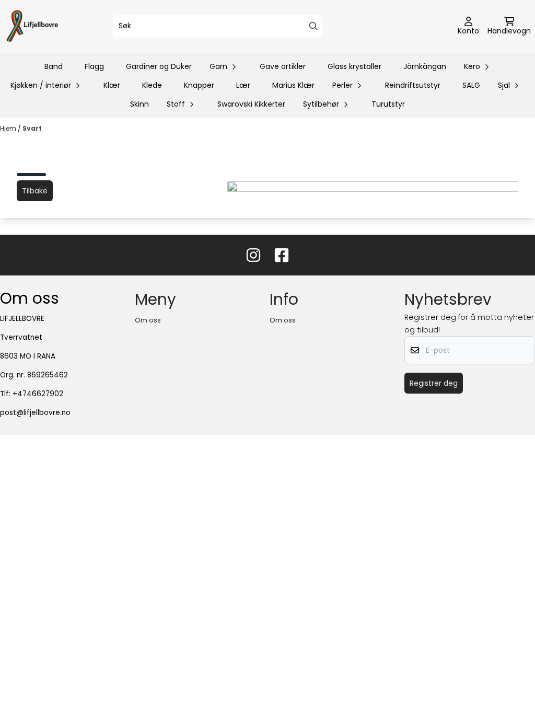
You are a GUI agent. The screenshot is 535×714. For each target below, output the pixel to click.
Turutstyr (388, 104)
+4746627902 (38, 394)
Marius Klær (293, 85)
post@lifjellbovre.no (35, 413)
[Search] (313, 26)
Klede (152, 85)
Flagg (94, 66)
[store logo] (32, 26)
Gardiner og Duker (159, 66)
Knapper (199, 85)
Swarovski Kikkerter (251, 104)
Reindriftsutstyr (412, 85)
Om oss (148, 320)
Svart (32, 128)
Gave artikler (283, 66)
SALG (471, 85)
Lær (243, 85)
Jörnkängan (424, 66)
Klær (111, 85)
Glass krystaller (354, 66)
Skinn (139, 104)
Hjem (9, 128)
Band (53, 66)
